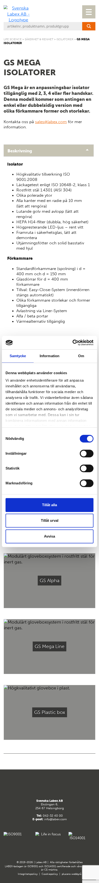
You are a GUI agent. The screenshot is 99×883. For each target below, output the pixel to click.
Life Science (13, 39)
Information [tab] (49, 356)
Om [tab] (81, 356)
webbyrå (76, 874)
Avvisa (49, 536)
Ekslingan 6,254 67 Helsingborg (49, 804)
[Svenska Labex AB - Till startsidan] (18, 14)
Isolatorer (65, 39)
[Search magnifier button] (88, 26)
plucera (66, 874)
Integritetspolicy (27, 874)
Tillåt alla (49, 505)
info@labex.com (55, 819)
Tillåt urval (49, 520)
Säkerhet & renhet (39, 39)
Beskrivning (19, 151)
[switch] (86, 453)
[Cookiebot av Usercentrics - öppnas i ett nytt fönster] (72, 342)
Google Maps (44, 787)
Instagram (55, 787)
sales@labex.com (51, 121)
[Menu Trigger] (88, 11)
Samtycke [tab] (18, 356)
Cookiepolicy (50, 874)
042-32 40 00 (53, 815)
